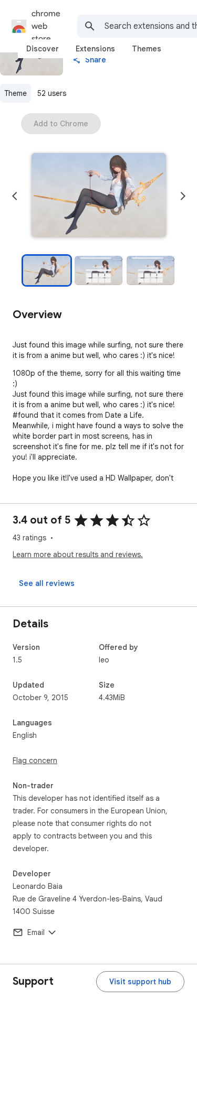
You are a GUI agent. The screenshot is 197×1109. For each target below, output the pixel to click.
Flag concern (35, 760)
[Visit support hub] (140, 981)
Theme (15, 93)
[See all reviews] (47, 583)
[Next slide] (182, 196)
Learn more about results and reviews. (78, 554)
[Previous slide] (14, 196)
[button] (98, 196)
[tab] (42, 48)
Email (36, 932)
